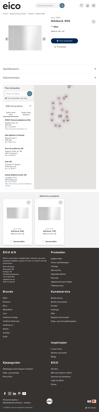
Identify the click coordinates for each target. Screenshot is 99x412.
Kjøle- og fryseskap (11, 372)
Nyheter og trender (59, 352)
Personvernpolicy (10, 399)
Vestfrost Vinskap (10, 317)
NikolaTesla (7, 309)
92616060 (12, 155)
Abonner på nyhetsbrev (61, 376)
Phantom (6, 302)
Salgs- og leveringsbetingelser (63, 321)
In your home (56, 349)
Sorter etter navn (11, 113)
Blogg (53, 356)
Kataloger (55, 309)
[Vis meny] (93, 5)
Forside (5, 14)
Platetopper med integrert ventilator (18, 369)
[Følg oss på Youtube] (24, 393)
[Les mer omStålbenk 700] (49, 222)
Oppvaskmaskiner (58, 274)
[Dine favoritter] (81, 5)
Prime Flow (7, 376)
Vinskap (54, 266)
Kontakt (54, 305)
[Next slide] (44, 39)
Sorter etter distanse (26, 113)
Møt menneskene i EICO (61, 372)
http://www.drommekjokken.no (16, 129)
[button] (59, 117)
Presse (54, 384)
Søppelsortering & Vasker (61, 281)
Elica (5, 305)
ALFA (5, 336)
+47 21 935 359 (8, 277)
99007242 (12, 142)
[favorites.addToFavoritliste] (93, 21)
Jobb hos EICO (57, 380)
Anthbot (6, 332)
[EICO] (49, 401)
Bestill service (57, 298)
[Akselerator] (12, 5)
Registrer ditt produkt (60, 317)
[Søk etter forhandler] (29, 93)
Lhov (5, 313)
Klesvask (54, 278)
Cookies (27, 402)
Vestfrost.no (8, 325)
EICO (5, 298)
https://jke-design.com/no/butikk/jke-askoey (18, 184)
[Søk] (62, 5)
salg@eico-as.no (9, 279)
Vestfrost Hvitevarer (11, 321)
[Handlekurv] (87, 5)
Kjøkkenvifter (56, 258)
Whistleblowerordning (12, 402)
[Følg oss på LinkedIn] (14, 393)
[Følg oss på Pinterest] (19, 393)
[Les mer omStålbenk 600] (17, 222)
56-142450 (12, 181)
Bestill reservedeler (59, 302)
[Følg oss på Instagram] (10, 393)
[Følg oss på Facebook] (5, 393)
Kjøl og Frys (56, 270)
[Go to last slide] (7, 39)
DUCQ (5, 329)
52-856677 (12, 168)
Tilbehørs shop (57, 285)
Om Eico (54, 369)
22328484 (12, 127)
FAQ (53, 313)
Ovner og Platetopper (60, 262)
